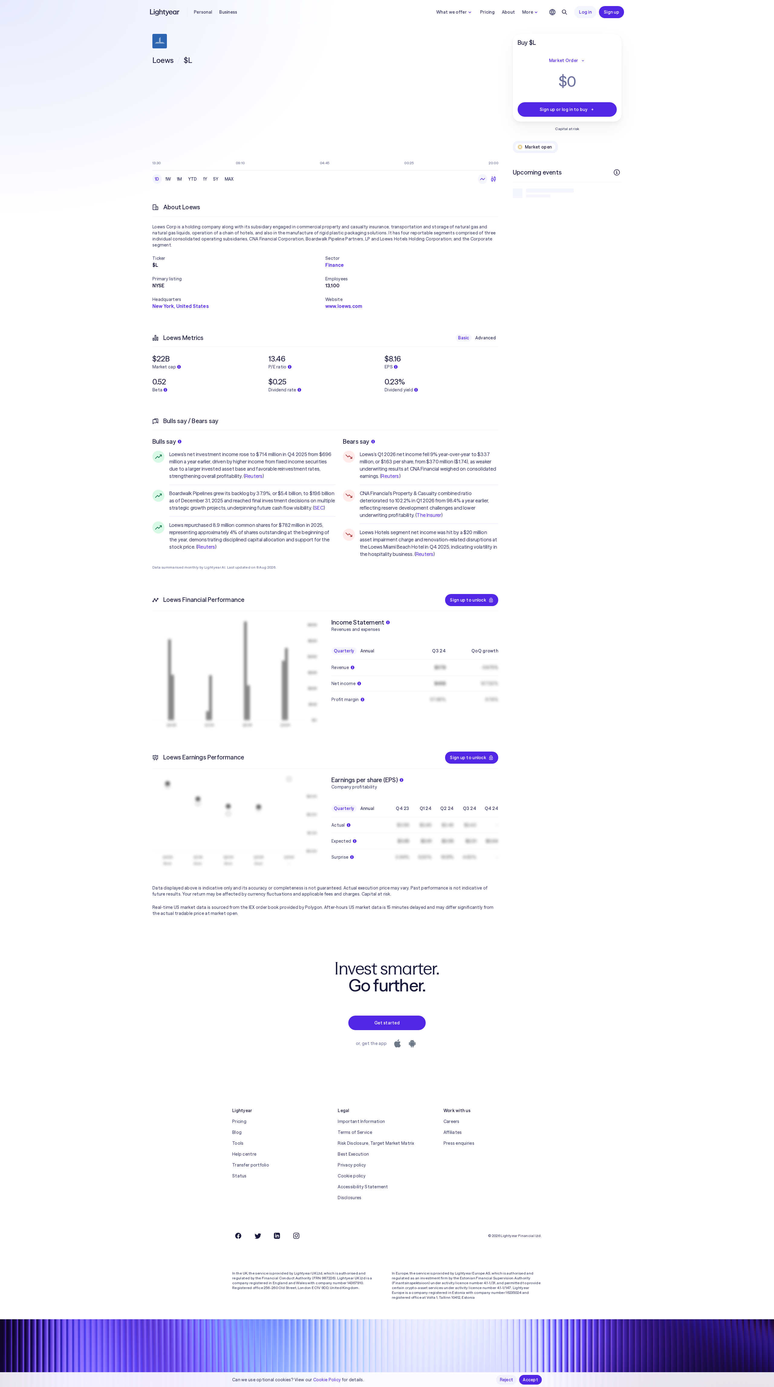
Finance (334, 265)
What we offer (451, 12)
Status (239, 1176)
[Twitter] (258, 1236)
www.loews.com (343, 306)
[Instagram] (296, 1236)
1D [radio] (157, 179)
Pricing (487, 12)
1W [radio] (168, 179)
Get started (387, 1023)
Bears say (356, 441)
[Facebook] (238, 1236)
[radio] (482, 179)
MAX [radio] (229, 179)
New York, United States (180, 306)
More (527, 12)
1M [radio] (179, 179)
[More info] (617, 172)
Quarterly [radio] (344, 651)
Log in (585, 12)
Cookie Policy (327, 1379)
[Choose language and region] (552, 12)
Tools (237, 1143)
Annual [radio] (367, 651)
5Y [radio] (216, 179)
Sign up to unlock (468, 600)
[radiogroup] (194, 179)
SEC (318, 508)
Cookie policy (352, 1176)
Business (228, 12)
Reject (506, 1379)
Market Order (563, 60)
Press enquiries (459, 1143)
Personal (203, 12)
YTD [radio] (192, 179)
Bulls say (164, 441)
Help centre (244, 1154)
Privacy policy (352, 1165)
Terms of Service (355, 1132)
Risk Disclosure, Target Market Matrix (376, 1143)
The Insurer (429, 515)
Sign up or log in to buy (563, 109)
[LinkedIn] (277, 1236)
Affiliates (453, 1132)
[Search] (564, 12)
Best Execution (353, 1154)
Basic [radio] (463, 338)
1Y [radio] (205, 179)
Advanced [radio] (485, 338)
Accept (530, 1379)
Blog (237, 1132)
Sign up (611, 12)
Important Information (361, 1121)
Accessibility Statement (363, 1187)
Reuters (253, 476)
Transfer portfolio (250, 1165)
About (508, 12)
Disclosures (349, 1197)
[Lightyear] (165, 12)
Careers (452, 1121)
